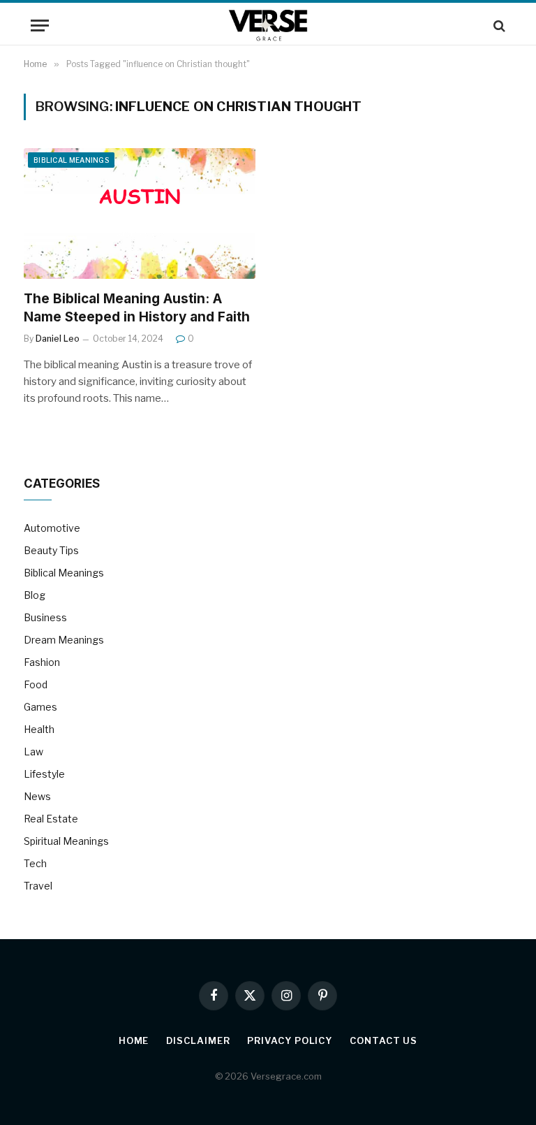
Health (39, 729)
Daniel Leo (58, 338)
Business (45, 617)
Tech (35, 863)
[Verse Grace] (268, 25)
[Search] (498, 25)
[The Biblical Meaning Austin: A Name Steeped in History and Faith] (139, 213)
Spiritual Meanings (66, 841)
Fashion (42, 662)
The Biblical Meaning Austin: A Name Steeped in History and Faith (137, 308)
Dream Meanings (64, 640)
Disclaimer (198, 1040)
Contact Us (383, 1040)
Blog (34, 595)
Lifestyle (44, 774)
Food (35, 684)
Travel (38, 886)
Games (40, 707)
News (37, 796)
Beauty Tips (51, 550)
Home (134, 1040)
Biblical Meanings (71, 160)
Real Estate (51, 819)
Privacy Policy (289, 1040)
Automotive (52, 528)
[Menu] (40, 25)
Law (33, 751)
